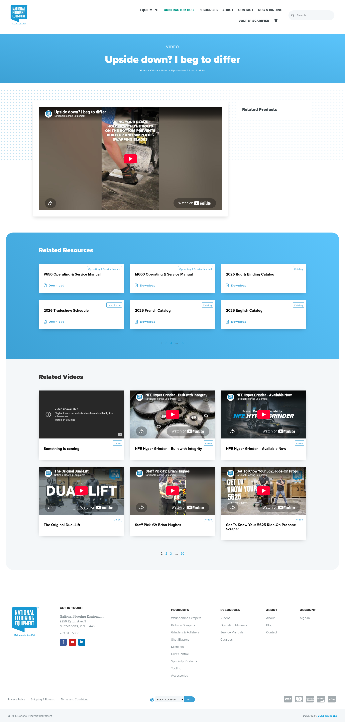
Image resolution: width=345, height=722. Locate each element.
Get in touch (71, 608)
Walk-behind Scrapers (186, 618)
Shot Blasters (180, 640)
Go (189, 699)
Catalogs (226, 640)
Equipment (149, 10)
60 (182, 553)
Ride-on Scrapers (183, 625)
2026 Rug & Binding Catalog (250, 274)
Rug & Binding (270, 10)
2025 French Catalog (153, 310)
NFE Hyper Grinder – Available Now (256, 448)
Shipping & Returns (43, 699)
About (227, 10)
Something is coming (61, 448)
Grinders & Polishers (185, 632)
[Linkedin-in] (81, 642)
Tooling (176, 668)
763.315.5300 (69, 633)
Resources (208, 10)
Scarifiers (177, 647)
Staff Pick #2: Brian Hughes (158, 524)
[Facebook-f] (63, 642)
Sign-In (305, 618)
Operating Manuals (233, 625)
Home (143, 70)
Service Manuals (231, 632)
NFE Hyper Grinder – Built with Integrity (168, 448)
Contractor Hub (179, 10)
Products (180, 610)
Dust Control (180, 654)
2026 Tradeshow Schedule (66, 310)
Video (164, 70)
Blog (269, 625)
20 (182, 343)
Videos (154, 70)
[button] (236, 286)
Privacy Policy (16, 699)
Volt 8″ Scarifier (254, 21)
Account (308, 610)
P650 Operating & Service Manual (72, 274)
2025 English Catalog (244, 310)
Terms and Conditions (74, 699)
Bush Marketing (327, 715)
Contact (245, 10)
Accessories (179, 676)
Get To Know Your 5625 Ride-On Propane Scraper (261, 527)
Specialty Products (184, 661)
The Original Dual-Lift (62, 524)
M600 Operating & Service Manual (164, 274)
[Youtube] (72, 642)
